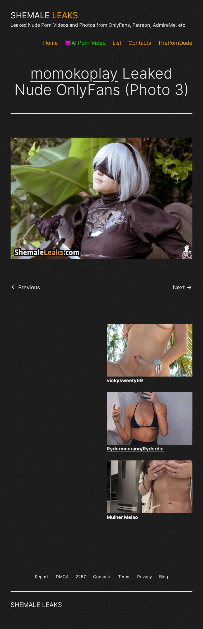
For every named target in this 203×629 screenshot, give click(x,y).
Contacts (139, 43)
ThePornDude (175, 43)
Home (50, 43)
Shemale (44, 15)
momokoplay (74, 73)
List (117, 43)
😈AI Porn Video (85, 43)
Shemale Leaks (36, 605)
